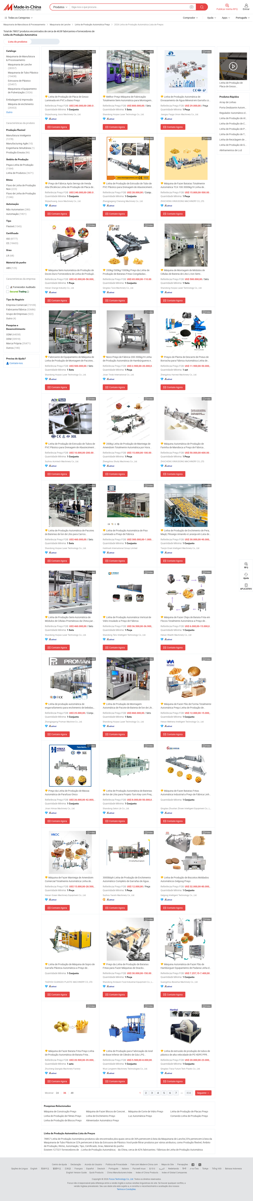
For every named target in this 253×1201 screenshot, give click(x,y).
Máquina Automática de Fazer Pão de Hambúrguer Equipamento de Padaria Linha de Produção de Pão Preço (186, 966)
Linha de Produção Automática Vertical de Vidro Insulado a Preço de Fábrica (127, 619)
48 (72, 1092)
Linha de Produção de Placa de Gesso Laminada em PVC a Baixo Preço (66, 98)
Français (79, 1168)
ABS (11, 268)
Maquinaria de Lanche (20, 66)
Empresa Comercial (21, 305)
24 (57, 1092)
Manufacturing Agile (19, 143)
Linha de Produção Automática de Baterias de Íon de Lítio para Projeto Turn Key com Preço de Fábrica (128, 792)
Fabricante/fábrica (20, 309)
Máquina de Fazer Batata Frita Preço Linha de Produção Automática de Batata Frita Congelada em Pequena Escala (69, 1052)
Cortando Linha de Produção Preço (189, 1116)
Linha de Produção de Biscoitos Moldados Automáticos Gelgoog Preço (185, 879)
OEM (13, 338)
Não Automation (18, 209)
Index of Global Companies (174, 1172)
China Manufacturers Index (119, 1172)
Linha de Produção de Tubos (234, 134)
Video (92, 51)
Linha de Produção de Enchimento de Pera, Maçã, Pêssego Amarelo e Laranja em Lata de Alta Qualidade (185, 532)
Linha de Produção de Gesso (234, 144)
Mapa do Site (167, 1164)
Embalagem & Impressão (19, 99)
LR (10, 255)
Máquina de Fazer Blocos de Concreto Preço (106, 1111)
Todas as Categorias (19, 17)
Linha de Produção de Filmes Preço (62, 1116)
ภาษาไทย (194, 1168)
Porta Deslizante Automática (234, 107)
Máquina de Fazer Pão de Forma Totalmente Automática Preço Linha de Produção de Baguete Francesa (186, 705)
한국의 (152, 1168)
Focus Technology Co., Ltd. (121, 1179)
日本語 (68, 1168)
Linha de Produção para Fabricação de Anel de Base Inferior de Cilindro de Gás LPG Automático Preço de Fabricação (128, 1052)
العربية (162, 1168)
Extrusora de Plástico (19, 82)
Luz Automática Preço (140, 1116)
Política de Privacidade (116, 1164)
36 (64, 1093)
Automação (16, 214)
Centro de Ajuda (59, 1164)
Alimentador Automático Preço (102, 1120)
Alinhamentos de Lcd (230, 150)
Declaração (76, 1164)
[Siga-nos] (199, 1164)
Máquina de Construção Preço (60, 1111)
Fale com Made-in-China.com (144, 1164)
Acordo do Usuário (93, 1164)
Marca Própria (18, 343)
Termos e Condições (126, 1189)
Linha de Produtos (20, 173)
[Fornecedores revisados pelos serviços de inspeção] (21, 287)
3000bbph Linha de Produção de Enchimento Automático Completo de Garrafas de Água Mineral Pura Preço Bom (127, 879)
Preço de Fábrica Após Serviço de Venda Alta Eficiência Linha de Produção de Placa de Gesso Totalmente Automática (69, 185)
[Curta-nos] (193, 1164)
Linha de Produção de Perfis (234, 128)
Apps (224, 17)
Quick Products (96, 1172)
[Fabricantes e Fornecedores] (22, 7)
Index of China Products (147, 1172)
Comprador (189, 17)
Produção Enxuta (18, 152)
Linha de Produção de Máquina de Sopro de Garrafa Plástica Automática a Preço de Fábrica (70, 966)
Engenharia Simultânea (20, 148)
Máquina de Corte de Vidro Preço (145, 1111)
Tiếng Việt (217, 1168)
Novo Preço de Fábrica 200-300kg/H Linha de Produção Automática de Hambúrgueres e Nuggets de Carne (127, 358)
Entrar (246, 9)
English (33, 1168)
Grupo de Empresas (20, 314)
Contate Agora (59, 127)
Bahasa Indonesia (233, 1168)
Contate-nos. (16, 363)
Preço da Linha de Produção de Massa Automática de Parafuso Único (67, 792)
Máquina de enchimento (21, 105)
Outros (13, 347)
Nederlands (173, 1168)
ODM (13, 334)
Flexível (14, 226)
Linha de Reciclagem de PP (233, 139)
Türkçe (205, 1168)
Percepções (182, 1164)
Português (113, 1168)
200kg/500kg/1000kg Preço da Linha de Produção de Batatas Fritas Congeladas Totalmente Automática (126, 272)
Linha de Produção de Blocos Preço (63, 1120)
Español (90, 1168)
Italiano (125, 1168)
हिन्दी (184, 1168)
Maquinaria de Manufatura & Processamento (20, 58)
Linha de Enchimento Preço (100, 1116)
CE (12, 243)
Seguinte (202, 1092)
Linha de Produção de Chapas (235, 123)
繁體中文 (57, 1168)
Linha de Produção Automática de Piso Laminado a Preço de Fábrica (125, 532)
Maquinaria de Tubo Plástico (23, 74)
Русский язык (139, 1168)
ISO (12, 238)
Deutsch (101, 1168)
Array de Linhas (227, 102)
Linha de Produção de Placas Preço (189, 1111)
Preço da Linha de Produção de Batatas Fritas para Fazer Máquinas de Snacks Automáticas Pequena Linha (126, 966)
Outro (9, 112)
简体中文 (45, 1168)
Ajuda (210, 17)
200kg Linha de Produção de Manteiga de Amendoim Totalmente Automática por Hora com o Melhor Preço (126, 445)
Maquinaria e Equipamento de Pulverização (22, 90)
